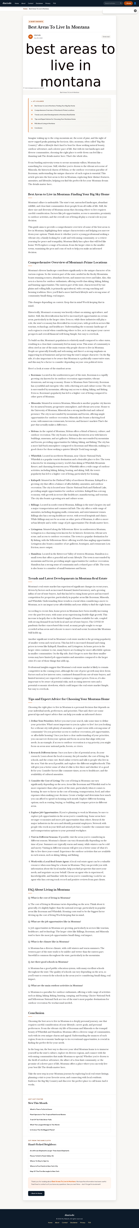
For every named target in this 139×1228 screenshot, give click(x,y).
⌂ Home (128, 3)
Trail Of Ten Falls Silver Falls (41, 1120)
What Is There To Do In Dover (41, 1109)
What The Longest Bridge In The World (44, 1125)
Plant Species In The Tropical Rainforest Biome (48, 1114)
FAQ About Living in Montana (45, 123)
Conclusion (38, 128)
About (23, 3)
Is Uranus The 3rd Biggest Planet (42, 1130)
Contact (30, 3)
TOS (54, 3)
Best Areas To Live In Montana (64, 1181)
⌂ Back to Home (36, 1193)
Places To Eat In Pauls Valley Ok (42, 1156)
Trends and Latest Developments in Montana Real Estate (55, 115)
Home (17, 3)
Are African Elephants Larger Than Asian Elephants (49, 1151)
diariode (7, 3)
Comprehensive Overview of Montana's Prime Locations (54, 110)
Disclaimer (39, 3)
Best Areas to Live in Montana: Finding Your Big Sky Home (55, 106)
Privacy (48, 3)
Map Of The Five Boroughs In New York (44, 1171)
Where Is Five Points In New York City (44, 1166)
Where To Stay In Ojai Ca (39, 1161)
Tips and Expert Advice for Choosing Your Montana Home (55, 119)
